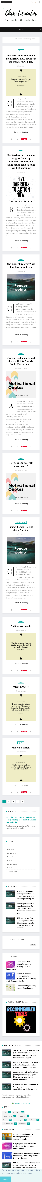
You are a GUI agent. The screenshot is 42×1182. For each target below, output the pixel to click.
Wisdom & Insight (20, 747)
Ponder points (20, 522)
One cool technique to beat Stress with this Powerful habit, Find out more (21, 361)
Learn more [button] (27, 1173)
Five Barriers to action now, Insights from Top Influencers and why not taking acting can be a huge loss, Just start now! (21, 161)
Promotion (10, 857)
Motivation (10, 849)
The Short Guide (12, 871)
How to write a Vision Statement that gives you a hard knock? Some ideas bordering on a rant (25, 1086)
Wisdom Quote (21, 686)
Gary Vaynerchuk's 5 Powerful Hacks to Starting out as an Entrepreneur (24, 1146)
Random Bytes (12, 864)
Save (25, 139)
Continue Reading (21, 132)
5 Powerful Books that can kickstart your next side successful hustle (23, 1136)
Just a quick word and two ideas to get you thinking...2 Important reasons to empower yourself (26, 1064)
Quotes (21, 743)
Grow (21, 51)
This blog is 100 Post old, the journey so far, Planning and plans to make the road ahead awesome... (26, 923)
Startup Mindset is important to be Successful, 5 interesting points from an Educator (26, 1155)
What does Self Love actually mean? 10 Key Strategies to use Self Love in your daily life (21, 819)
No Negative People (21, 625)
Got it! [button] (5, 1179)
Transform (10, 875)
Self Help (10, 868)
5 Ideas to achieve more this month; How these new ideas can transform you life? (21, 58)
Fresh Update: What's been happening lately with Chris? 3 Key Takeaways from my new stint (26, 908)
